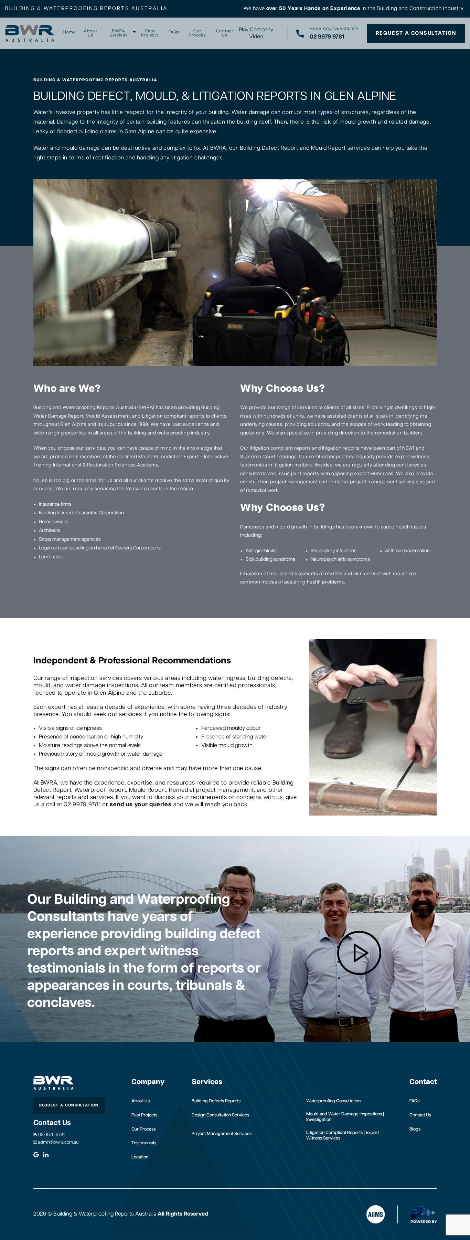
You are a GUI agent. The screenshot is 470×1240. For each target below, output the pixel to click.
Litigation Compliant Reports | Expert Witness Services (342, 1136)
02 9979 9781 (49, 1135)
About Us (90, 33)
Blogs (414, 1129)
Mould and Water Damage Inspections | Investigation (345, 1117)
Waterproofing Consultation (333, 1101)
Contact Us (224, 33)
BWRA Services (118, 33)
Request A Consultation (416, 33)
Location (139, 1157)
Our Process (197, 33)
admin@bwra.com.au (55, 1142)
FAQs (174, 32)
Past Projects (150, 33)
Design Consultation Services (220, 1115)
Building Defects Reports (216, 1101)
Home (69, 32)
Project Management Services (222, 1134)
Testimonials (143, 1143)
